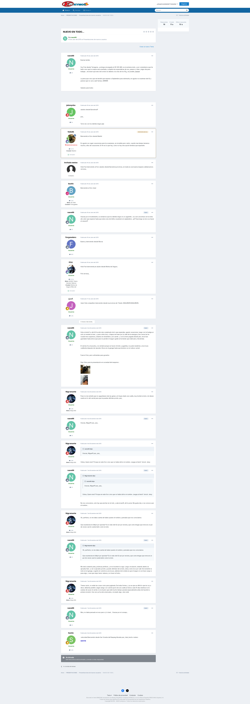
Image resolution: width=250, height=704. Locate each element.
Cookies (140, 695)
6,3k (71, 316)
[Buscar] (187, 10)
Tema (109, 695)
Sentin (71, 633)
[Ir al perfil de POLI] (71, 269)
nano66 (70, 56)
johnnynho (70, 105)
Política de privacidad (121, 695)
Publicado (90, 56)
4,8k (71, 409)
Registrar (184, 4)
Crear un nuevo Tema (147, 46)
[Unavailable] (85, 369)
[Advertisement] (108, 23)
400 (72, 254)
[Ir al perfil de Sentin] (71, 639)
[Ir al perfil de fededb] (71, 138)
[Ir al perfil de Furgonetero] (71, 244)
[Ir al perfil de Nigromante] (71, 398)
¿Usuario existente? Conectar (167, 4)
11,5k (71, 200)
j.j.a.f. (71, 299)
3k (72, 122)
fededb (71, 132)
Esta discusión (178, 10)
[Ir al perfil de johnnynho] (71, 112)
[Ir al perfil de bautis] (71, 190)
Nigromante (71, 392)
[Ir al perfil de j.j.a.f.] (71, 305)
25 (72, 73)
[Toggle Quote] (83, 449)
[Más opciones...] (152, 56)
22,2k (72, 279)
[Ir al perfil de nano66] (65, 38)
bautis (71, 184)
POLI (71, 262)
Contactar (132, 695)
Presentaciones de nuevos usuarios (95, 39)
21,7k (72, 149)
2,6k (71, 650)
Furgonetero (70, 237)
